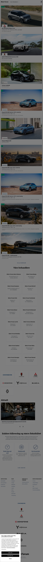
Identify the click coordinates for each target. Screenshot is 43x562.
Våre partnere (3, 549)
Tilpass (10, 558)
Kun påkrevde (10, 555)
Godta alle (10, 552)
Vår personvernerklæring (11, 547)
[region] (10, 548)
